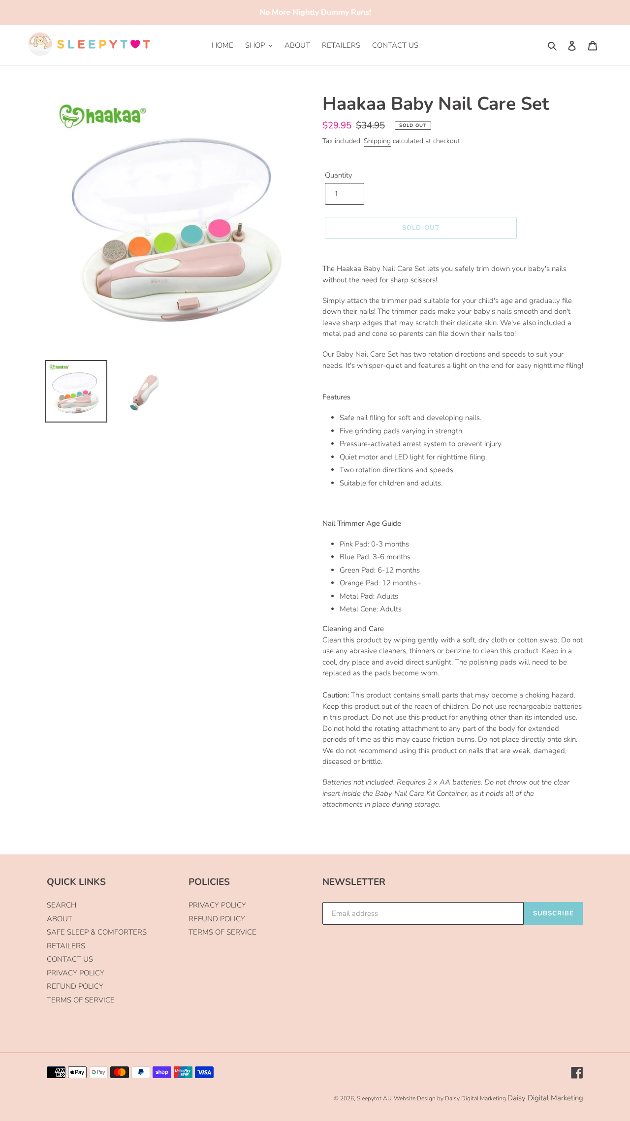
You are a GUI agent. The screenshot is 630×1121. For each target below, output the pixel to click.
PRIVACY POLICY (75, 973)
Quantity (338, 175)
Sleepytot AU (374, 1098)
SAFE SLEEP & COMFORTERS (97, 932)
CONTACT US (70, 959)
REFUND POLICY (75, 986)
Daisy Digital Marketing (545, 1098)
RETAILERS (66, 946)
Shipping (377, 141)
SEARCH (61, 905)
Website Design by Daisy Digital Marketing (450, 1098)
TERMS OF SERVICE (81, 1000)
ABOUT (59, 919)
